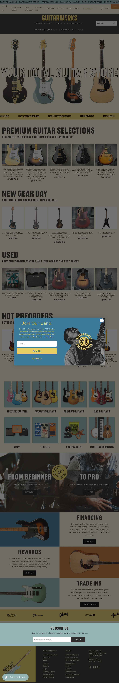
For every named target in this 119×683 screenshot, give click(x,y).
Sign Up (37, 351)
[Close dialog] (102, 320)
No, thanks (37, 359)
